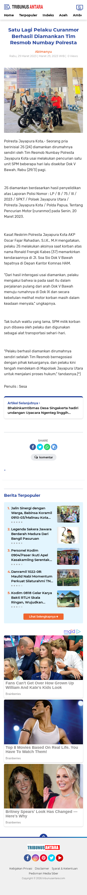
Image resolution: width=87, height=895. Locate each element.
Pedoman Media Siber (43, 873)
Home (9, 15)
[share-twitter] (40, 447)
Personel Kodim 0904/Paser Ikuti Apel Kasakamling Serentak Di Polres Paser (30, 555)
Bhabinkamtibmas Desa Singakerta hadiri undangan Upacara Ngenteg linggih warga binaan (43, 410)
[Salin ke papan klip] (54, 447)
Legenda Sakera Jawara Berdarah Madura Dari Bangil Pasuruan (31, 534)
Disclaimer (42, 868)
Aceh (63, 15)
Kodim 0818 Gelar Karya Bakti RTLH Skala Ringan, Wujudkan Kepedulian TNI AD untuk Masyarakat (31, 598)
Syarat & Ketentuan (65, 868)
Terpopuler (28, 15)
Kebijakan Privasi (20, 868)
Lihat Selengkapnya (42, 616)
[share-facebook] (33, 447)
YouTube (62, 863)
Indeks (48, 15)
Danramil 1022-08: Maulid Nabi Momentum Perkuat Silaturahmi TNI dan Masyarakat (31, 576)
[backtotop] (43, 838)
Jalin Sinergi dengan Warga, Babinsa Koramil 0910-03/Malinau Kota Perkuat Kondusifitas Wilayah (31, 513)
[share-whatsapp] (47, 447)
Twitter (53, 863)
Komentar (46, 457)
